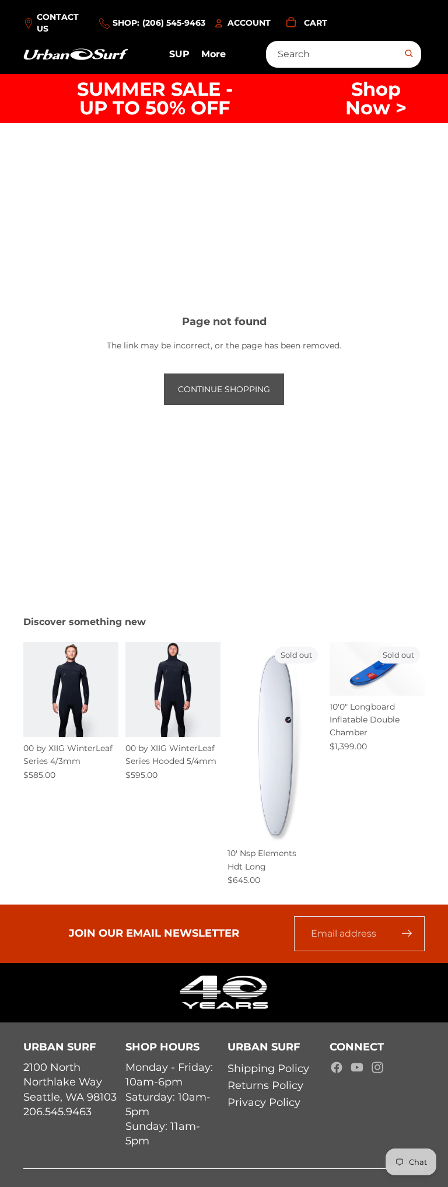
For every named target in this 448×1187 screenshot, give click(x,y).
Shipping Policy (268, 1068)
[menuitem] (213, 54)
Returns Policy (265, 1085)
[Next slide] (109, 689)
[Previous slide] (32, 689)
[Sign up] (407, 933)
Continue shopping (224, 389)
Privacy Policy (264, 1102)
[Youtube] (357, 1067)
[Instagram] (377, 1067)
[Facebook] (337, 1067)
